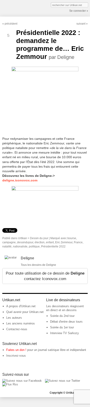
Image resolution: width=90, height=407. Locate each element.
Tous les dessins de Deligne (38, 265)
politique (34, 246)
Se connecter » (78, 10)
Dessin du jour (39, 238)
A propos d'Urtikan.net (21, 306)
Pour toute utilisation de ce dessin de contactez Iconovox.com (45, 276)
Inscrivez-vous (16, 355)
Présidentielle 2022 (53, 246)
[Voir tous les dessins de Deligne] (11, 257)
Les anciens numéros (20, 323)
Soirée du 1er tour (62, 327)
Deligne (27, 258)
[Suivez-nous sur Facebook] (22, 380)
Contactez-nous (16, 329)
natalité (7, 246)
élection (40, 242)
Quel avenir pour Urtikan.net (25, 312)
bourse (71, 238)
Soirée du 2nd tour (62, 316)
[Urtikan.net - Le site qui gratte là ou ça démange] (19, 7)
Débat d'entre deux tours (66, 321)
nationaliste (20, 246)
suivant (80, 23)
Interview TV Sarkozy (64, 333)
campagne (9, 242)
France (78, 242)
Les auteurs (14, 317)
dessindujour (25, 242)
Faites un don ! (16, 350)
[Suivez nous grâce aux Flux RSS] (10, 384)
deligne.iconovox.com (19, 180)
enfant (50, 242)
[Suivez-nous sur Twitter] (62, 380)
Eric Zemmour (63, 242)
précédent (11, 23)
